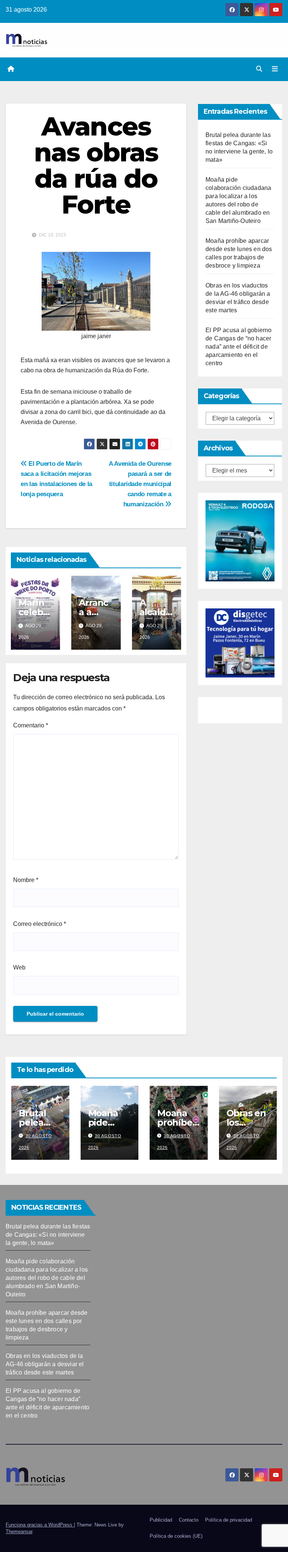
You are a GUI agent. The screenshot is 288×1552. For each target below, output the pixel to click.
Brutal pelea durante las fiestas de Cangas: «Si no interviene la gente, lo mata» (48, 1234)
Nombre (25, 880)
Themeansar (19, 1531)
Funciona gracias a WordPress (40, 1525)
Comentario (30, 725)
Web (19, 967)
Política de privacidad (228, 1520)
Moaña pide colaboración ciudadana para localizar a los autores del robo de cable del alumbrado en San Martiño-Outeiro (47, 1278)
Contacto (188, 1520)
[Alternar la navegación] (274, 69)
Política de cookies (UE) (176, 1536)
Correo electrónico (39, 924)
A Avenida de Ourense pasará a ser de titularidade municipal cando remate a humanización (140, 484)
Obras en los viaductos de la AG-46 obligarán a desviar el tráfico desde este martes (45, 1364)
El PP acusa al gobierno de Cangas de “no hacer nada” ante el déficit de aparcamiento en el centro (239, 346)
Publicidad (161, 1520)
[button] (259, 69)
